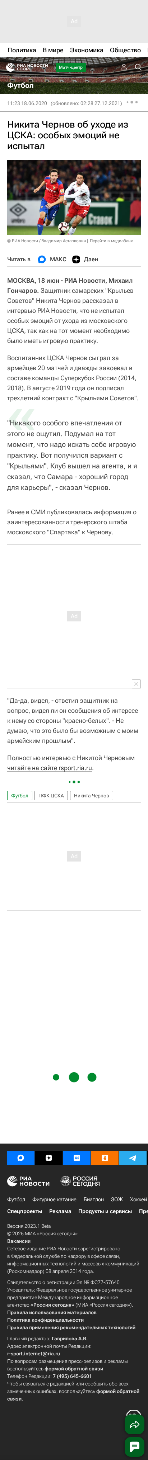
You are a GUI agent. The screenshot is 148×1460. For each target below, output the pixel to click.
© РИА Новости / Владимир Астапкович (46, 240)
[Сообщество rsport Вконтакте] (77, 1158)
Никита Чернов (91, 795)
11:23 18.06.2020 (27, 103)
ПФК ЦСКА (51, 795)
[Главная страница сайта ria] (8, 67)
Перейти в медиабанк (111, 240)
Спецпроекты (24, 1211)
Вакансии (19, 1241)
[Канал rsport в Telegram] (133, 1158)
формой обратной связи (74, 1368)
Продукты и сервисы (105, 1211)
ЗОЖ (117, 1199)
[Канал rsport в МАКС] (20, 1158)
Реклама (60, 1211)
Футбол (19, 795)
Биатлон (94, 1199)
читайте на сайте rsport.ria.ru (49, 768)
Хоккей (138, 1199)
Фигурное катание (54, 1199)
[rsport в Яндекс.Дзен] (49, 1158)
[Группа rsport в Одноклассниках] (105, 1158)
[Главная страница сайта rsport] (43, 67)
